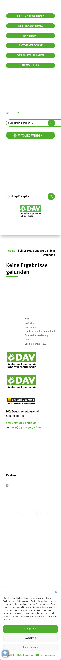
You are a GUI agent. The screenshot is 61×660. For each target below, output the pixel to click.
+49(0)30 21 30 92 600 (26, 427)
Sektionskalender (30, 15)
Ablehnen (30, 638)
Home (11, 250)
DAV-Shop (30, 323)
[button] (56, 591)
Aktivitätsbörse (30, 45)
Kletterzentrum (30, 25)
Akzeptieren (30, 629)
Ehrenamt (30, 35)
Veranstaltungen (30, 55)
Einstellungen (30, 647)
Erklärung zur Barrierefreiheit (40, 331)
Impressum (50, 655)
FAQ (27, 319)
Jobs (27, 340)
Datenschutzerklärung (33, 655)
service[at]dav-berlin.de (21, 423)
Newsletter (30, 65)
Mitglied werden (30, 135)
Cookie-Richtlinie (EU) (36, 344)
